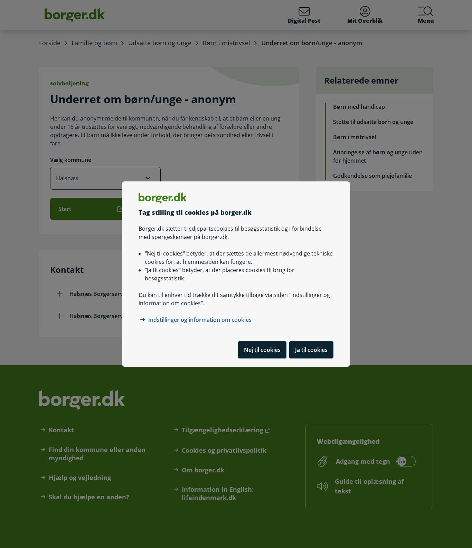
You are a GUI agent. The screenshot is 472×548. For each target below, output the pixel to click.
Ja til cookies (311, 350)
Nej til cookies (262, 350)
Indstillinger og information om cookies (200, 320)
